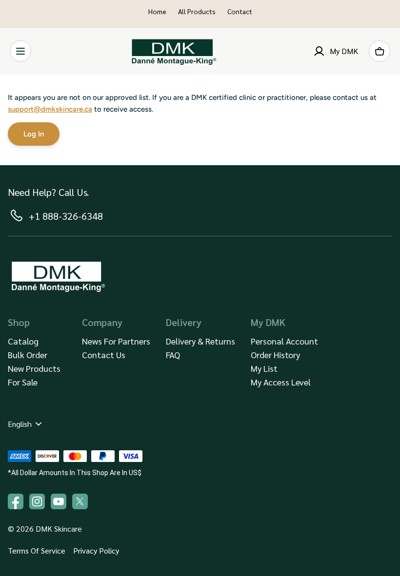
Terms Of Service (36, 550)
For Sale (23, 381)
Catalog (23, 340)
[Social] (80, 501)
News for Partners (116, 340)
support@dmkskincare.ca (50, 109)
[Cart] (379, 51)
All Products (197, 11)
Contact (239, 11)
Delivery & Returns (200, 340)
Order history (275, 354)
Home (157, 11)
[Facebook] (15, 501)
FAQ (173, 354)
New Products (34, 368)
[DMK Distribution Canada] (172, 51)
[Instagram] (37, 501)
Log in (33, 134)
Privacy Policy (96, 550)
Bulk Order (27, 354)
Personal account (284, 340)
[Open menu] (20, 51)
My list (264, 368)
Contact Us (103, 354)
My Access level (281, 381)
